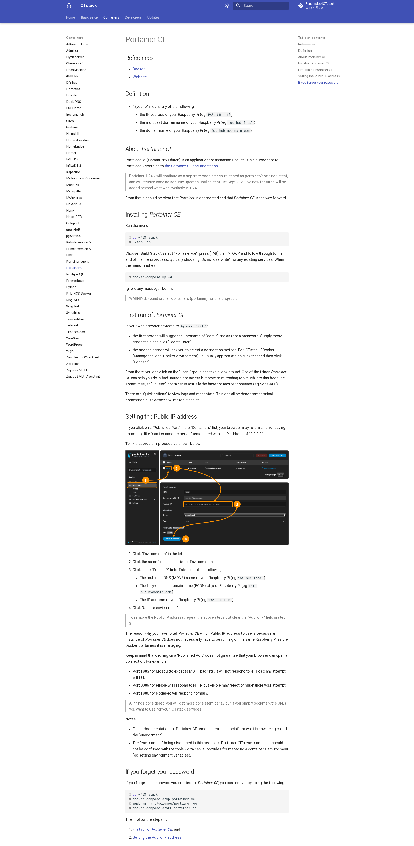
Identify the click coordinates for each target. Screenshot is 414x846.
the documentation (191, 166)
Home (70, 17)
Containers (111, 17)
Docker (139, 69)
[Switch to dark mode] (227, 5)
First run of (152, 829)
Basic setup (89, 17)
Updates (153, 17)
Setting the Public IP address (157, 837)
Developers (133, 17)
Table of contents (312, 38)
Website (140, 77)
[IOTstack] (69, 5)
